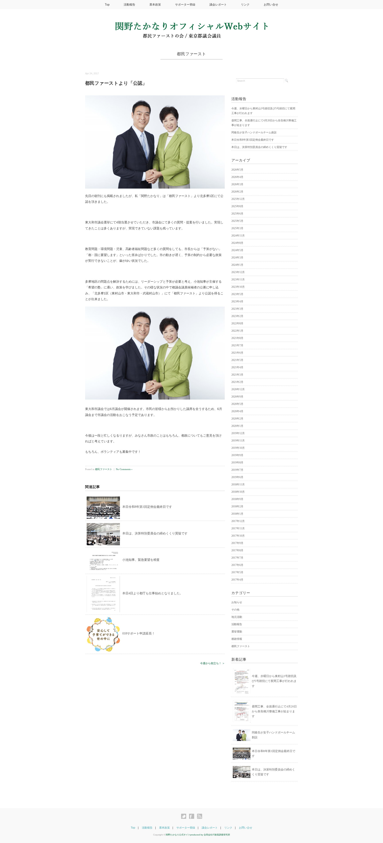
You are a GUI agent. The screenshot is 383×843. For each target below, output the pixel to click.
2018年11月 (238, 484)
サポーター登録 (185, 4)
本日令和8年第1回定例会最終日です (147, 506)
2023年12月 (238, 272)
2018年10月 (238, 491)
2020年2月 (237, 418)
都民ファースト (191, 54)
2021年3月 (237, 374)
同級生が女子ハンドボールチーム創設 (254, 132)
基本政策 (155, 4)
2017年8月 (237, 550)
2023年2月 (237, 316)
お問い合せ (271, 4)
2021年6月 (237, 352)
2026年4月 (237, 177)
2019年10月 (238, 447)
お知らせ (236, 602)
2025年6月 (237, 213)
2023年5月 (237, 294)
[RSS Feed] (199, 816)
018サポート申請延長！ (138, 633)
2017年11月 (238, 528)
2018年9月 (237, 499)
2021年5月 (237, 360)
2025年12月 (238, 199)
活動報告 (129, 4)
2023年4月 (237, 301)
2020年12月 (238, 389)
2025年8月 (237, 206)
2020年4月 (237, 411)
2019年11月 (238, 440)
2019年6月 (237, 477)
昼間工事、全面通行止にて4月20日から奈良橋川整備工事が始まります (274, 711)
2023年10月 (238, 286)
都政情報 (236, 638)
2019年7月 (237, 469)
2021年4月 (237, 367)
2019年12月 (238, 433)
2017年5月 (237, 572)
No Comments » (124, 469)
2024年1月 (237, 264)
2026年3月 (237, 184)
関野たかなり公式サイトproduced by (185, 834)
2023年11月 (238, 279)
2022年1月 (237, 330)
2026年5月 (237, 169)
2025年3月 (237, 228)
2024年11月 (238, 235)
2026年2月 (237, 191)
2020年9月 (237, 396)
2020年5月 (237, 404)
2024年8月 (237, 242)
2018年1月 (237, 513)
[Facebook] (192, 816)
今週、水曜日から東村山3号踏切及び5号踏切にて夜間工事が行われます (274, 680)
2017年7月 (237, 557)
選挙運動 (236, 631)
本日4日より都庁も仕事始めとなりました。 (152, 593)
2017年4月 (237, 579)
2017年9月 (237, 543)
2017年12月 (238, 521)
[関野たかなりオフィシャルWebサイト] (191, 25)
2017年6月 (237, 565)
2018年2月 (237, 506)
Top (107, 4)
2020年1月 (237, 425)
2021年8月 (237, 338)
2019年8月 (237, 462)
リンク (245, 4)
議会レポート (218, 4)
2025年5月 (237, 221)
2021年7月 (237, 345)
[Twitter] (184, 816)
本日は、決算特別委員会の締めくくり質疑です (155, 533)
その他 (235, 609)
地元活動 (236, 616)
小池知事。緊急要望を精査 (141, 559)
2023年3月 (237, 308)
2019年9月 (237, 455)
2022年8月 (237, 323)
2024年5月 (237, 250)
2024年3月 (237, 257)
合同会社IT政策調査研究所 (217, 834)
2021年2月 (237, 382)
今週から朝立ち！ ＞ (212, 663)
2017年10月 (238, 535)
